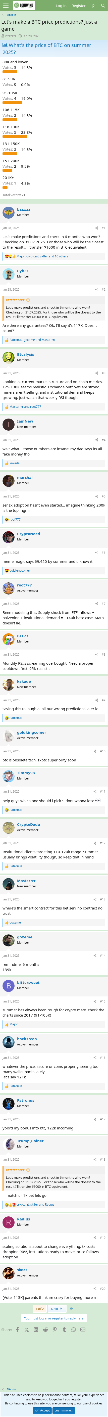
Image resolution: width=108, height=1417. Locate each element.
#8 (103, 654)
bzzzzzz (10, 36)
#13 (102, 899)
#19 (102, 1238)
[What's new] (93, 5)
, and (33, 340)
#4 (103, 440)
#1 (103, 228)
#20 (102, 1289)
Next (55, 1308)
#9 (103, 700)
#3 (103, 373)
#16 (102, 1058)
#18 (102, 1159)
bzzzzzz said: (15, 300)
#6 (103, 553)
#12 (102, 843)
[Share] (96, 228)
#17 (102, 1119)
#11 (102, 791)
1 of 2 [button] (40, 1308)
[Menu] (6, 6)
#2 (103, 289)
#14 (102, 955)
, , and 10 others (42, 256)
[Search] (103, 5)
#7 (103, 604)
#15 (102, 1001)
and (25, 407)
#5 (103, 496)
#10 (102, 751)
